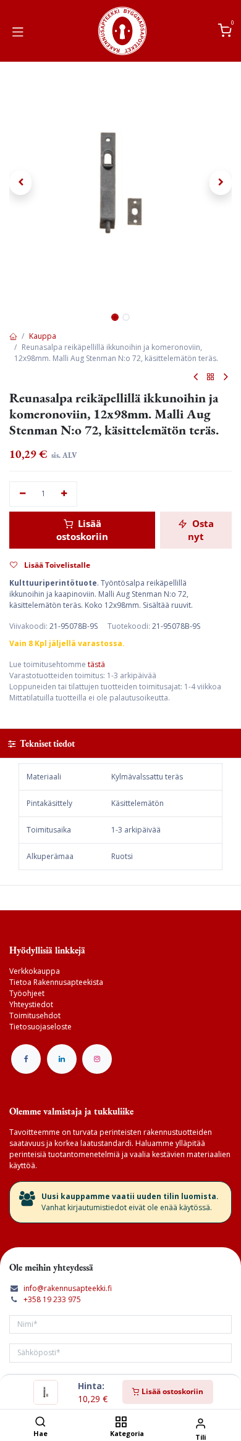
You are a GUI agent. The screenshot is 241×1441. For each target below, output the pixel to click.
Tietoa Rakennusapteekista (56, 982)
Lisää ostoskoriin (171, 1391)
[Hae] (40, 1423)
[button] (20, 182)
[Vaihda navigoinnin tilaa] (18, 31)
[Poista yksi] (22, 494)
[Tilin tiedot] (200, 1422)
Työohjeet (26, 993)
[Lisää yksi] (64, 494)
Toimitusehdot (35, 1015)
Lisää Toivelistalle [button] (56, 565)
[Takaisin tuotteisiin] (210, 377)
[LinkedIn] (62, 1059)
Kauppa (42, 336)
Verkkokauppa (34, 971)
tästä (96, 664)
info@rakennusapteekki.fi (67, 1288)
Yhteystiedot (31, 1004)
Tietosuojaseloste (40, 1026)
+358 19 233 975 (52, 1299)
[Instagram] (97, 1059)
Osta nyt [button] (201, 529)
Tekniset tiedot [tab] (46, 743)
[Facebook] (26, 1059)
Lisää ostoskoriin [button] (82, 529)
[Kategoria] (121, 1423)
